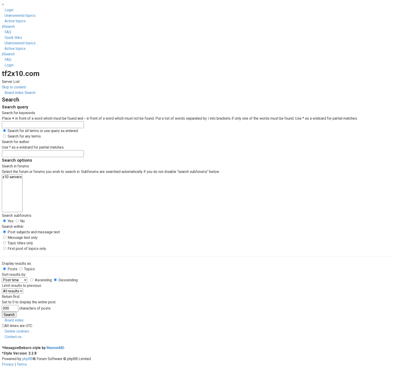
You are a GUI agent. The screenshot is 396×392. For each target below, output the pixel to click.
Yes (10, 221)
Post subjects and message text (33, 232)
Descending (68, 280)
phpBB (27, 359)
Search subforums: (17, 215)
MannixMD (55, 348)
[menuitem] (8, 10)
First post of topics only (26, 248)
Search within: (13, 226)
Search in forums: (16, 166)
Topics (29, 269)
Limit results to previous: (22, 285)
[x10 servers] (12, 177)
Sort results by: (14, 274)
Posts (12, 269)
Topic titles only (20, 243)
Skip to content (14, 87)
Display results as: (17, 263)
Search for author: (16, 142)
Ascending (43, 280)
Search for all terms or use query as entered (42, 131)
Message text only (22, 237)
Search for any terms (24, 136)
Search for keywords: (19, 113)
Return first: (11, 296)
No (22, 221)
